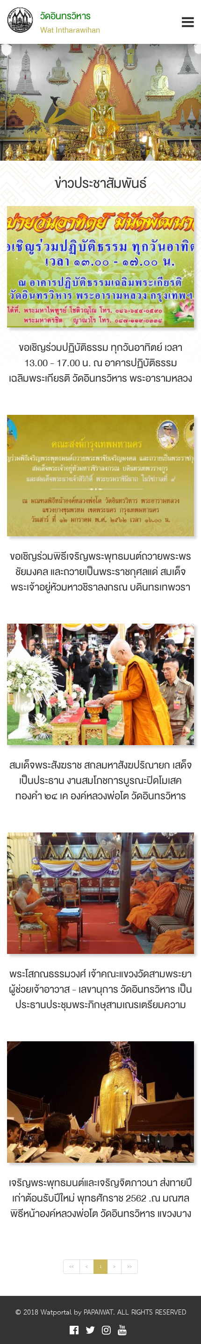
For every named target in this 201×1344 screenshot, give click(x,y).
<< (71, 1266)
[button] (188, 22)
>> (129, 1266)
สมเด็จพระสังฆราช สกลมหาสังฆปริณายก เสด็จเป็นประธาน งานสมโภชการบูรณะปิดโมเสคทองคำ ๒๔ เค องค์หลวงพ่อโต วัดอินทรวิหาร (100, 781)
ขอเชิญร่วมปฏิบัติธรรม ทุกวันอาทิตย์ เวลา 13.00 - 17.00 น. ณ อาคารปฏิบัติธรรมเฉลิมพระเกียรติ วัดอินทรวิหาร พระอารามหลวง (100, 363)
